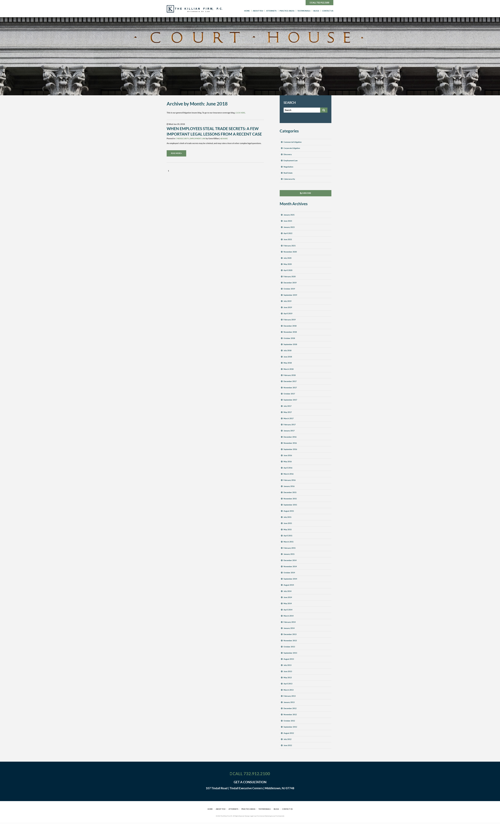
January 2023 (289, 227)
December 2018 (290, 326)
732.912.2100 (256, 773)
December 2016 (290, 437)
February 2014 (290, 622)
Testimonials (303, 11)
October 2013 (289, 647)
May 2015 (288, 529)
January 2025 (289, 215)
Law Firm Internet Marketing (262, 816)
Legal (251, 816)
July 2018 (287, 350)
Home (247, 11)
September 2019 (290, 295)
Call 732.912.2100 (320, 2)
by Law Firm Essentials (277, 816)
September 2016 (290, 449)
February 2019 (290, 320)
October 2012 (289, 721)
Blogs (316, 11)
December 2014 (290, 560)
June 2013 (288, 671)
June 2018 (288, 357)
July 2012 (287, 739)
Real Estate (288, 173)
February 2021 (290, 246)
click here (240, 113)
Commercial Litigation (293, 142)
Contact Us (327, 11)
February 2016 (290, 480)
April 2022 (288, 233)
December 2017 (290, 381)
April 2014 (288, 610)
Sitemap (247, 816)
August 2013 (289, 659)
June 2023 (288, 221)
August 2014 (289, 585)
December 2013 (290, 634)
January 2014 (289, 628)
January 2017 (289, 431)
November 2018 (290, 332)
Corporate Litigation (292, 148)
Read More (176, 153)
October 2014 (289, 573)
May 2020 (288, 264)
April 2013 (288, 684)
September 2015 (290, 505)
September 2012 (290, 727)
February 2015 (290, 548)
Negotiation (288, 167)
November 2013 (290, 641)
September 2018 (290, 344)
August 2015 (289, 511)
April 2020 (288, 270)
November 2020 (290, 252)
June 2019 (288, 307)
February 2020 (290, 276)
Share (225, 139)
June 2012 (288, 745)
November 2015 (290, 499)
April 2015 (288, 536)
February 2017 (290, 425)
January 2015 (289, 554)
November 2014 (290, 566)
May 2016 (288, 462)
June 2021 (288, 239)
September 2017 (290, 400)
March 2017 (288, 418)
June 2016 (288, 455)
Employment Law (197, 139)
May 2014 (288, 603)
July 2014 (287, 591)
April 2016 (288, 468)
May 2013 (288, 677)
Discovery (288, 154)
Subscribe (306, 193)
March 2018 (288, 369)
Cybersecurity (182, 139)
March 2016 (288, 474)
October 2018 (289, 338)
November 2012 (290, 714)
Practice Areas (287, 11)
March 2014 (288, 616)
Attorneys (271, 11)
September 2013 (290, 653)
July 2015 (287, 517)
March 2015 (288, 542)
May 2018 (288, 363)
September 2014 (290, 579)
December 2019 (290, 283)
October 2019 (289, 289)
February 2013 (290, 696)
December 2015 (290, 492)
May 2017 (288, 412)
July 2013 (287, 665)
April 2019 (288, 313)
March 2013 (288, 690)
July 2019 (287, 301)
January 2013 (289, 702)
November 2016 (290, 443)
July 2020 (287, 258)
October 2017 (289, 394)
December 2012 (290, 708)
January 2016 (289, 486)
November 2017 (290, 388)
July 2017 (287, 406)
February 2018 (290, 375)
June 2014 (288, 597)
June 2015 (288, 523)
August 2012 (289, 733)
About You (258, 11)
